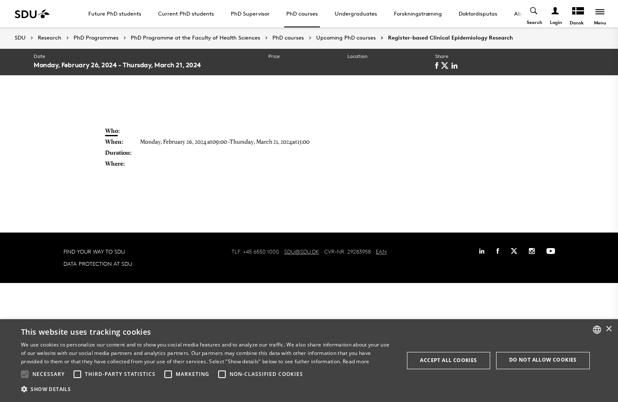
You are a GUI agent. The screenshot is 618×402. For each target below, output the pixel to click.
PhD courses (302, 13)
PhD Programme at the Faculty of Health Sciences (195, 38)
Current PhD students (186, 13)
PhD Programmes (96, 38)
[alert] (309, 360)
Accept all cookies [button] (448, 360)
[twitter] (446, 65)
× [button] (608, 329)
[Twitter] (514, 251)
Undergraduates (356, 13)
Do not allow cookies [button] (543, 359)
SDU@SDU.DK (301, 251)
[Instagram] (532, 251)
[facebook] (438, 65)
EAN (381, 251)
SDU (20, 37)
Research (49, 38)
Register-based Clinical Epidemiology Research (450, 38)
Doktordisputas (478, 13)
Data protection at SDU (97, 263)
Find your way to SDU (94, 251)
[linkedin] (456, 65)
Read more (356, 361)
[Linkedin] (482, 251)
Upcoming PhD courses (346, 38)
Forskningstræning (418, 13)
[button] (24, 374)
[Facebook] (498, 251)
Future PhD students (114, 13)
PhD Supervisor (250, 13)
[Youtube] (551, 251)
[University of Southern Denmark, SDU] (32, 13)
